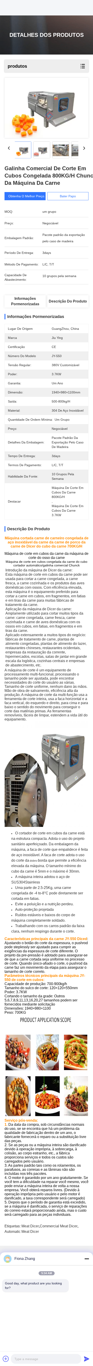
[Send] (86, 1359)
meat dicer (30, 1226)
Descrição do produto (68, 301)
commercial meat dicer (58, 1226)
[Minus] (86, 1258)
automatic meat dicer (22, 1231)
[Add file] (6, 1359)
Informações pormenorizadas (25, 301)
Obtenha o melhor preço (26, 196)
